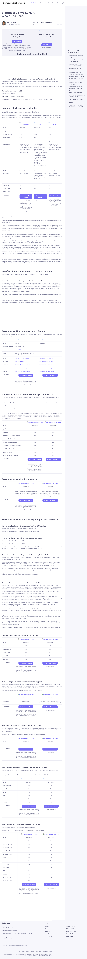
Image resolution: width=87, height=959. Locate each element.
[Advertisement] (32, 68)
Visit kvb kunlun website (40, 196)
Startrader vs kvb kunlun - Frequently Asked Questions (76, 73)
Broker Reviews (33, 3)
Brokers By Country (71, 934)
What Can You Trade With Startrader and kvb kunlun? (76, 105)
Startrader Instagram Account (22, 364)
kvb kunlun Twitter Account (46, 358)
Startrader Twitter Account (22, 358)
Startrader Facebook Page (21, 361)
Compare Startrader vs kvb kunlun (76, 56)
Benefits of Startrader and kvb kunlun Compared (76, 60)
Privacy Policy (48, 936)
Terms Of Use (48, 934)
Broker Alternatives (71, 931)
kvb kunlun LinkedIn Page (45, 368)
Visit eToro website (55, 195)
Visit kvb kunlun (47, 45)
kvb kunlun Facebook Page (46, 361)
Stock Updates (69, 936)
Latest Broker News (71, 926)
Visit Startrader (17, 41)
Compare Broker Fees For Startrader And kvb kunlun (75, 87)
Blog (41, 3)
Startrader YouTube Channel (22, 371)
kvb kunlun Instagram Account (47, 364)
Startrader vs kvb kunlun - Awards (75, 69)
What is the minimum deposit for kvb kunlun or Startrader (76, 77)
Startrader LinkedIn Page (21, 368)
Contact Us (47, 931)
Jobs (46, 928)
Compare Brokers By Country (59, 3)
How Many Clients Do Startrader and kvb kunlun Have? (77, 95)
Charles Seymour (11, 22)
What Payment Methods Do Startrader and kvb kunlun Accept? (76, 101)
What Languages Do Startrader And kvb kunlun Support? (77, 91)
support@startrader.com (21, 350)
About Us (47, 3)
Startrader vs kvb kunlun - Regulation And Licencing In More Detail (76, 82)
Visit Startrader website (26, 196)
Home (3, 9)
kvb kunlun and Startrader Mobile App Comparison (75, 64)
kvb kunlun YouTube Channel (46, 371)
